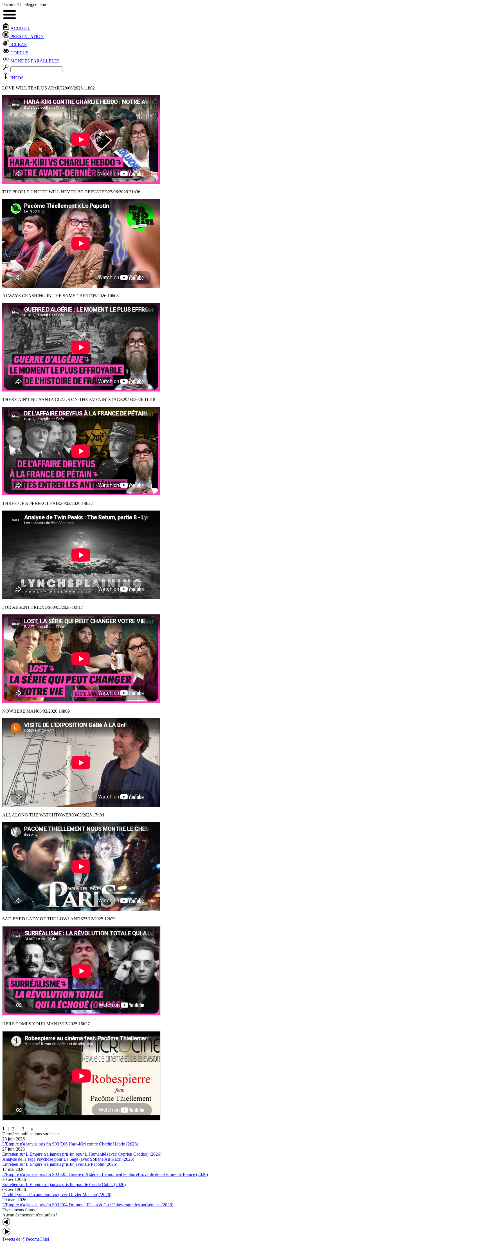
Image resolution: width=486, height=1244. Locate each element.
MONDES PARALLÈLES (34, 61)
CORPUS (18, 52)
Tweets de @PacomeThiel (25, 1239)
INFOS (16, 77)
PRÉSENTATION (26, 36)
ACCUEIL (19, 28)
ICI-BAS (18, 44)
